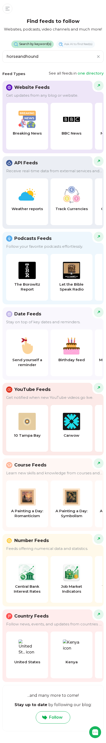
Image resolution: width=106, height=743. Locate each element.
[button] (95, 732)
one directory (91, 73)
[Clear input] (98, 56)
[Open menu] (7, 9)
